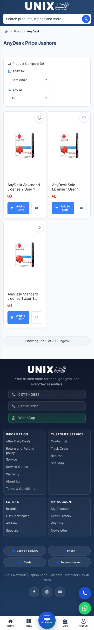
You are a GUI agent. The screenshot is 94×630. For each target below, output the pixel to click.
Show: (17, 89)
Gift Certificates (17, 516)
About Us (13, 481)
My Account (60, 509)
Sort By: (19, 71)
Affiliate (11, 523)
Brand (18, 31)
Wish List (57, 523)
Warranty (12, 474)
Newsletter (59, 530)
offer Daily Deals (18, 441)
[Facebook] (34, 591)
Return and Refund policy (20, 451)
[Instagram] (47, 591)
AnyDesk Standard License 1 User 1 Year (22, 298)
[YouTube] (60, 591)
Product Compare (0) (28, 64)
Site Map (57, 463)
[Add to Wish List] (39, 118)
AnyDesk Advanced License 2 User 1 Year (23, 189)
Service (11, 459)
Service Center (17, 467)
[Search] (86, 19)
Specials (12, 530)
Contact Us (59, 441)
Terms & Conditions (20, 489)
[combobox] (42, 19)
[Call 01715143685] (85, 593)
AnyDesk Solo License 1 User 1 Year (65, 189)
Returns (56, 456)
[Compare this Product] (36, 208)
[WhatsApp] (85, 608)
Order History (61, 516)
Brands (11, 509)
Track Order (59, 448)
